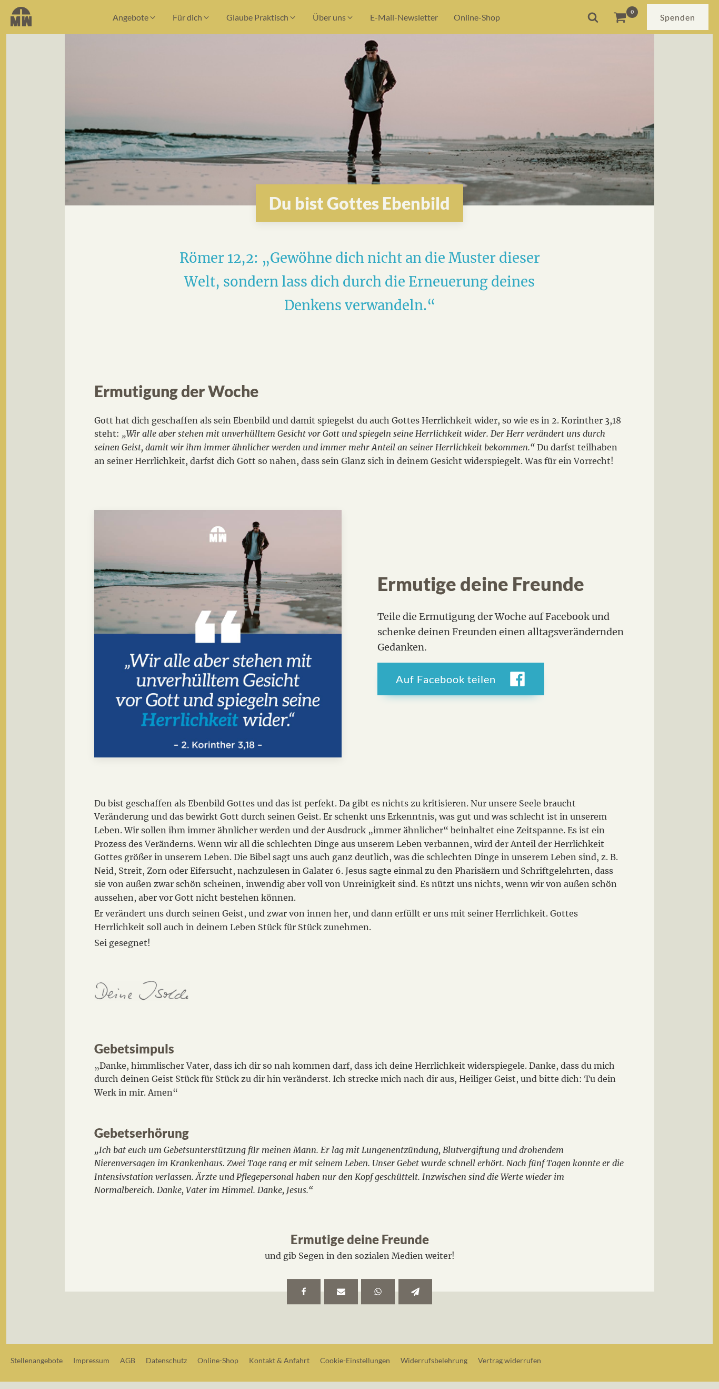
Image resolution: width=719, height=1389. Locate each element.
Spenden (677, 17)
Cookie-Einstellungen (355, 1360)
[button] (135, 17)
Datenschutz (166, 1360)
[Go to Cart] (625, 17)
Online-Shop (217, 1360)
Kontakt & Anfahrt (279, 1360)
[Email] (341, 1291)
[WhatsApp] (378, 1291)
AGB (127, 1360)
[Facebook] (304, 1291)
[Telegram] (415, 1291)
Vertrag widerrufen (509, 1360)
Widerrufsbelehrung (434, 1360)
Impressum (91, 1360)
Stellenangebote (37, 1360)
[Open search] (592, 17)
